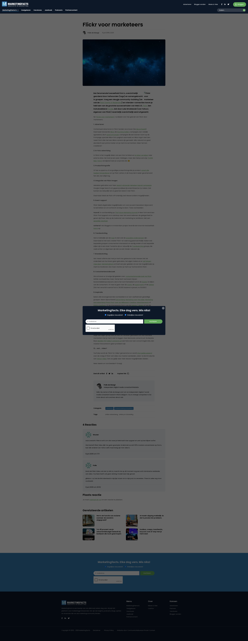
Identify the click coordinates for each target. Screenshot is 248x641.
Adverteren (187, 4)
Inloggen (240, 4)
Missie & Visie (213, 4)
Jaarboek (48, 10)
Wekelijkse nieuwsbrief (135, 315)
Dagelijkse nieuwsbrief (115, 315)
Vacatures (38, 10)
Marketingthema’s (9, 10)
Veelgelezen (26, 10)
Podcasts (58, 10)
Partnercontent (71, 10)
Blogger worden (200, 4)
